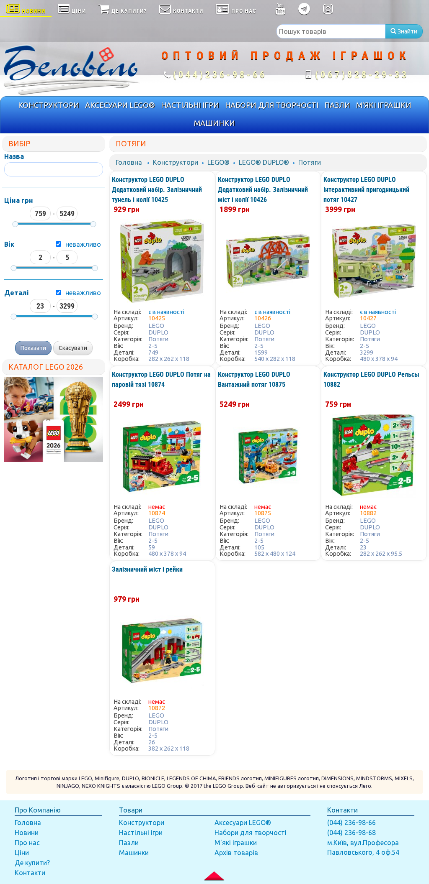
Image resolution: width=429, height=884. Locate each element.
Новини (27, 832)
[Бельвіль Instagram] (328, 10)
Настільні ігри (141, 832)
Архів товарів (236, 852)
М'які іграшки (235, 842)
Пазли (129, 842)
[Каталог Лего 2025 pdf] (53, 419)
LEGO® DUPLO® (264, 162)
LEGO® (218, 162)
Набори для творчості (250, 832)
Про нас (27, 842)
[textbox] (331, 31)
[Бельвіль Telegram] (304, 10)
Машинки (134, 852)
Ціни (22, 852)
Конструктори (175, 162)
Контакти (30, 872)
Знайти (406, 31)
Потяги (309, 162)
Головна (129, 162)
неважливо (83, 244)
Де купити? (32, 862)
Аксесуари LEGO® (242, 822)
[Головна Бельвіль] (71, 69)
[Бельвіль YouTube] (280, 10)
